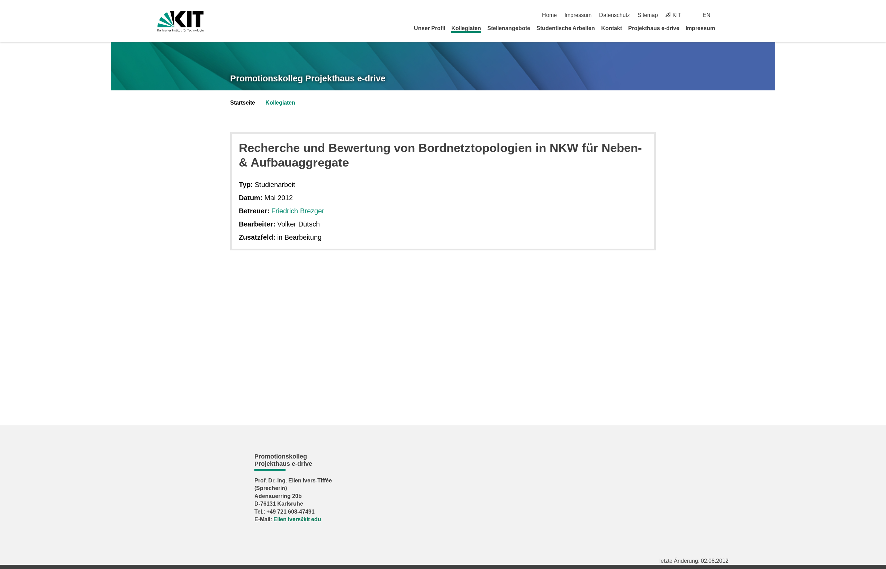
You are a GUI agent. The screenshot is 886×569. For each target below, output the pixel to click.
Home (549, 15)
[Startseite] (726, 28)
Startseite (242, 103)
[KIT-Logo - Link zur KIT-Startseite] (180, 21)
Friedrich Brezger (297, 211)
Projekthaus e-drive (653, 28)
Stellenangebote (508, 28)
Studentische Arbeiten (565, 28)
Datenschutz (614, 15)
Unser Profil (429, 28)
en (707, 15)
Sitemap (648, 15)
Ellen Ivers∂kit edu (297, 519)
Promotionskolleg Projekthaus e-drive (308, 78)
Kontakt (611, 28)
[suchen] (726, 15)
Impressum (577, 15)
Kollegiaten (466, 28)
